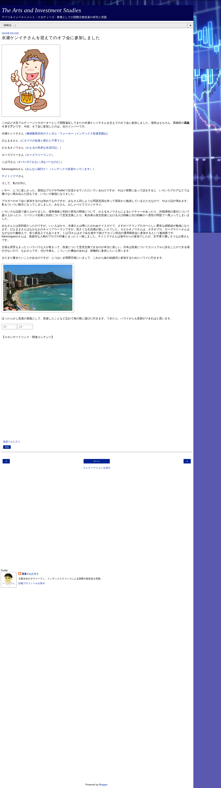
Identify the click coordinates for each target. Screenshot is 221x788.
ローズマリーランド (39, 154)
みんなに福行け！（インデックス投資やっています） (59, 169)
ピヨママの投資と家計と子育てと (42, 140)
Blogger (103, 784)
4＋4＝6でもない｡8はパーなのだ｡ (40, 161)
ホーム (97, 461)
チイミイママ (10, 176)
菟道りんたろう (30, 573)
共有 (7, 447)
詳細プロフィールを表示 (31, 583)
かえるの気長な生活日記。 (43, 147)
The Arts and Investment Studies (41, 10)
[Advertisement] (97, 386)
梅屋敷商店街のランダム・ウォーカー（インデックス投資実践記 (67, 133)
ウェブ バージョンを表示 (96, 467)
